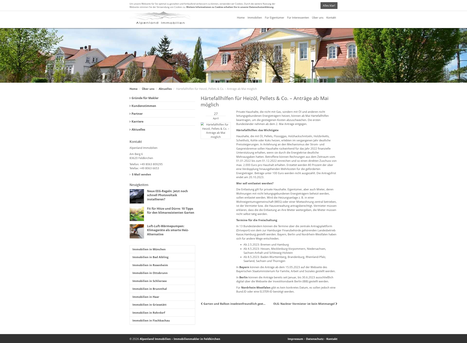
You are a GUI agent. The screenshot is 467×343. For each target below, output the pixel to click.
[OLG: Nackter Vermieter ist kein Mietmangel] (336, 303)
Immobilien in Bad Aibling (150, 257)
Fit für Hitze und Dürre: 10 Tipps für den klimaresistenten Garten (170, 211)
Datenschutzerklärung (261, 7)
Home (241, 17)
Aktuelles (165, 89)
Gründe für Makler (145, 98)
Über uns (317, 17)
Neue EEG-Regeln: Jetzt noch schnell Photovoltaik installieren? (167, 195)
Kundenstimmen (144, 106)
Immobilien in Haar (145, 297)
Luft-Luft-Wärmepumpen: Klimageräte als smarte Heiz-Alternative (168, 230)
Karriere (137, 121)
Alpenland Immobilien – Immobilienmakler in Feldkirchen (180, 339)
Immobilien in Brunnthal (149, 289)
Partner (137, 114)
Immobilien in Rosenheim (150, 265)
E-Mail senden (141, 174)
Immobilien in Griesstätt (149, 304)
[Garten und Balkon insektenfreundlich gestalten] (202, 303)
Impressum (295, 339)
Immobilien (255, 17)
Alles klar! (329, 5)
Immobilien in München (149, 249)
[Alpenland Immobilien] (160, 17)
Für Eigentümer (274, 17)
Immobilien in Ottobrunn (150, 273)
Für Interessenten (298, 17)
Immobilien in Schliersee (149, 281)
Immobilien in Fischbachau (151, 320)
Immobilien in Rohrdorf (148, 312)
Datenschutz (314, 339)
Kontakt (331, 17)
